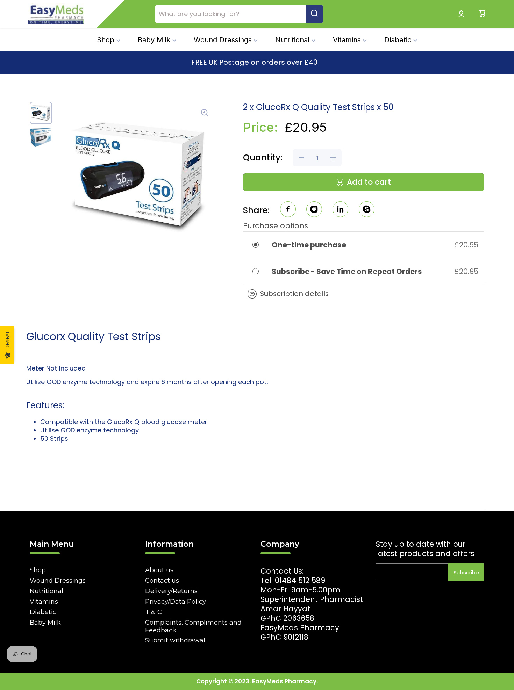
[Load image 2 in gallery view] (41, 137)
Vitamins (44, 601)
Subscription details (294, 294)
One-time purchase (309, 245)
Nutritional (46, 591)
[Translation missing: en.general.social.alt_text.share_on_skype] (366, 210)
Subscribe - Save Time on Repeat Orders (347, 271)
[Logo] (56, 13)
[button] (482, 13)
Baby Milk (45, 622)
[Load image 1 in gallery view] (41, 113)
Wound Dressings (58, 580)
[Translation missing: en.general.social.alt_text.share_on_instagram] (314, 210)
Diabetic (43, 612)
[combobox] (239, 14)
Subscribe (466, 572)
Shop (38, 570)
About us (159, 570)
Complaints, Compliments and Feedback (193, 626)
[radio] (260, 245)
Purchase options (275, 226)
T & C (153, 612)
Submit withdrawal (175, 640)
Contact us (162, 580)
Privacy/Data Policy (175, 601)
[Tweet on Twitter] (340, 210)
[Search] (314, 14)
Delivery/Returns (171, 591)
